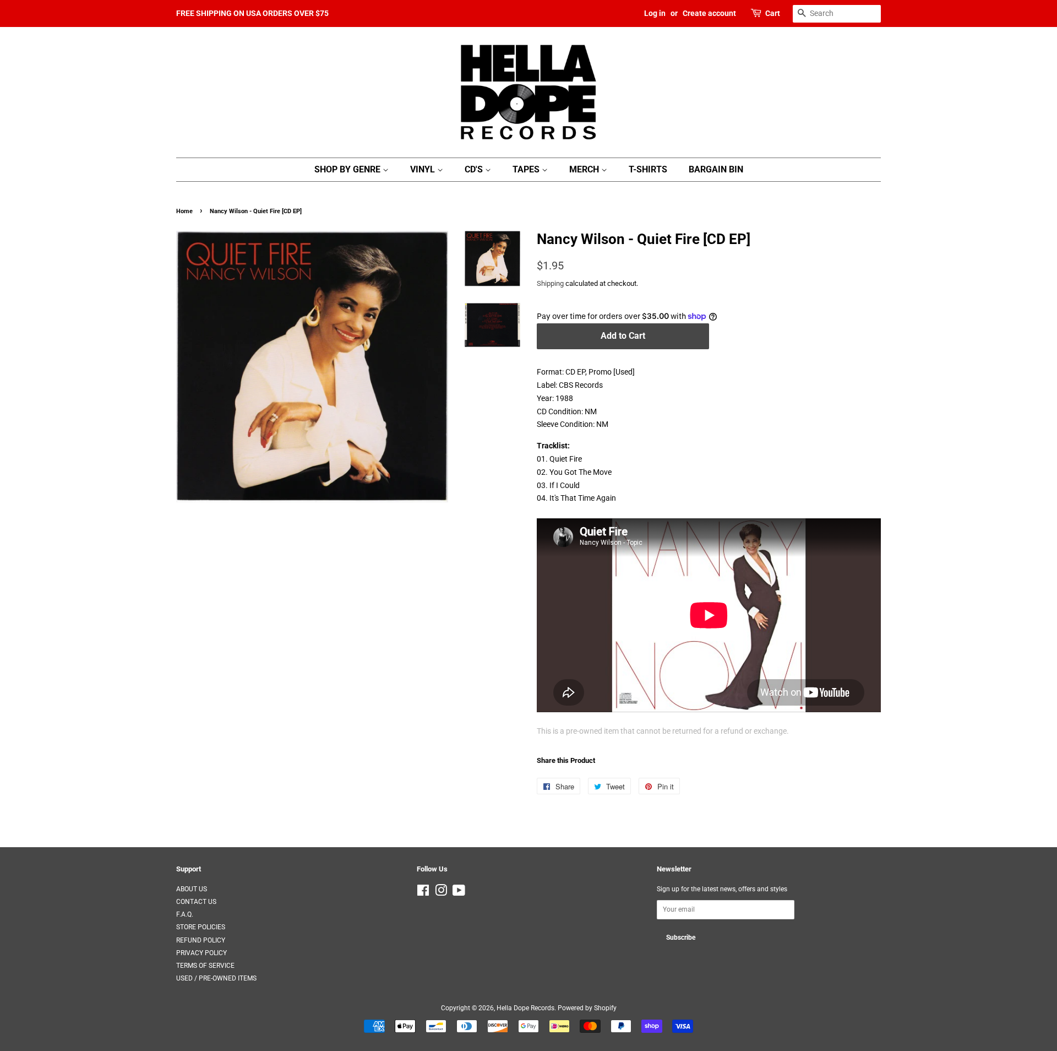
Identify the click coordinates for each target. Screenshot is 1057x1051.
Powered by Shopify (587, 1008)
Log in (655, 13)
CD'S (475, 169)
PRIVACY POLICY (201, 953)
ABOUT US (191, 889)
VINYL (423, 169)
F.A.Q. (184, 914)
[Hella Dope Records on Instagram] (441, 893)
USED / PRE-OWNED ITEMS (216, 978)
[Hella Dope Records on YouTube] (459, 893)
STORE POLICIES (200, 927)
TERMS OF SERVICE (205, 965)
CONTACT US (196, 902)
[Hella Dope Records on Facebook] (423, 893)
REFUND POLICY (200, 940)
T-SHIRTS (648, 169)
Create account (709, 13)
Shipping (550, 283)
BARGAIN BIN (716, 169)
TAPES (527, 169)
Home (184, 211)
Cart (772, 13)
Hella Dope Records (525, 1008)
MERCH (585, 169)
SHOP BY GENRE (348, 169)
